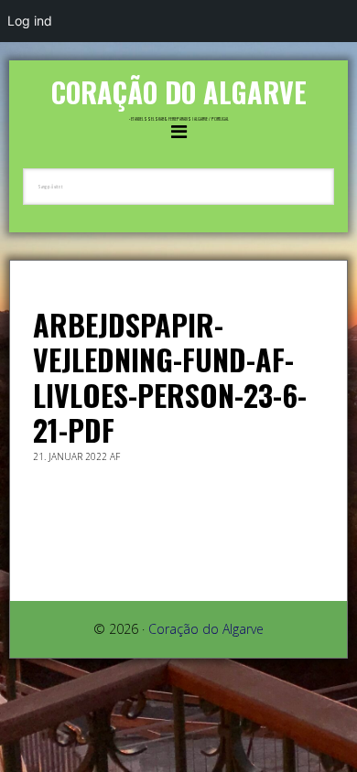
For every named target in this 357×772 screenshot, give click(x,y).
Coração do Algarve (179, 92)
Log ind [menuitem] (29, 20)
